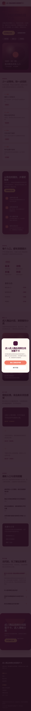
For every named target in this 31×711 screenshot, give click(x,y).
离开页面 (15, 367)
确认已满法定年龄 (15, 362)
